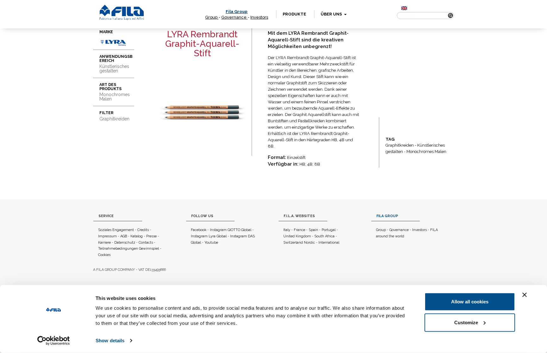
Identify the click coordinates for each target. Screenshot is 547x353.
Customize (466, 322)
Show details (110, 340)
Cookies (104, 255)
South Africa (324, 236)
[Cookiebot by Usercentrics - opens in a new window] (53, 340)
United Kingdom (297, 236)
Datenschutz (124, 242)
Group (211, 17)
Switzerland (293, 242)
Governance (234, 17)
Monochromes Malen (426, 151)
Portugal (329, 230)
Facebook (198, 230)
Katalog (136, 236)
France (299, 230)
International (328, 242)
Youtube (211, 242)
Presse (151, 236)
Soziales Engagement (116, 230)
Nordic (309, 242)
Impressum (107, 236)
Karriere (104, 242)
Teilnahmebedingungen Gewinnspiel (128, 248)
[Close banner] (524, 295)
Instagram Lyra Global (209, 236)
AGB (123, 236)
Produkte (294, 14)
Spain (313, 230)
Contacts (146, 242)
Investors (259, 17)
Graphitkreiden (400, 145)
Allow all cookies (469, 301)
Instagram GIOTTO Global (230, 230)
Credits (143, 230)
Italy (286, 230)
